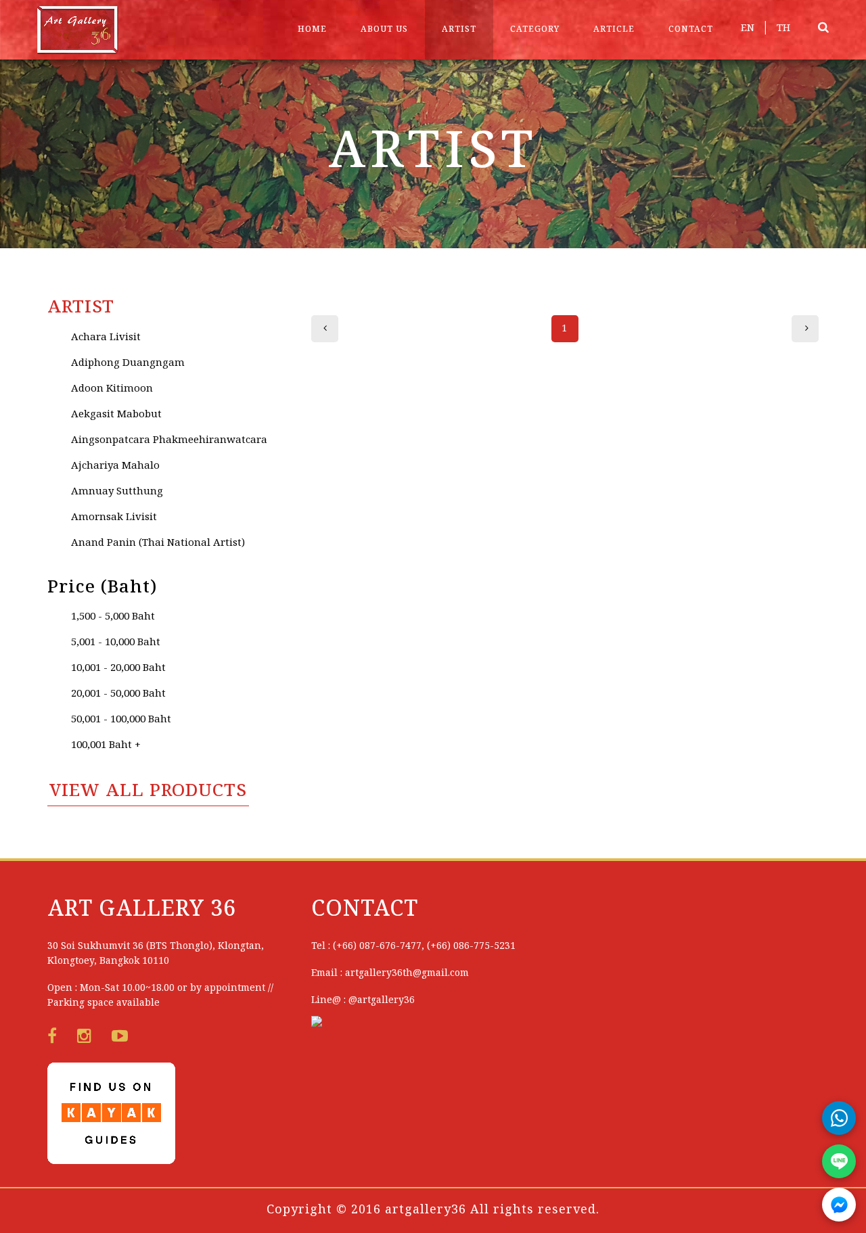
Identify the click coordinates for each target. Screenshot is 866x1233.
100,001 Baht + (106, 745)
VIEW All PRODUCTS (148, 791)
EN (747, 28)
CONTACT (690, 29)
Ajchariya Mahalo (115, 466)
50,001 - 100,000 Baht (121, 720)
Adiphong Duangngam (128, 363)
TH (783, 28)
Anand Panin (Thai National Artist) (158, 543)
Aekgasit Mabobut (116, 414)
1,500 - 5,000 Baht (113, 617)
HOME (312, 29)
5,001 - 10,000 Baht (115, 642)
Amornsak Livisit (114, 517)
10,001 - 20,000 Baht (118, 668)
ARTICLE (614, 29)
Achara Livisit (106, 337)
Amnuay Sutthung (117, 492)
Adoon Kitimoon (112, 389)
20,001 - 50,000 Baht (118, 694)
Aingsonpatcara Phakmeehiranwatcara (169, 440)
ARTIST (459, 29)
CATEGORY (535, 29)
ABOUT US (384, 29)
